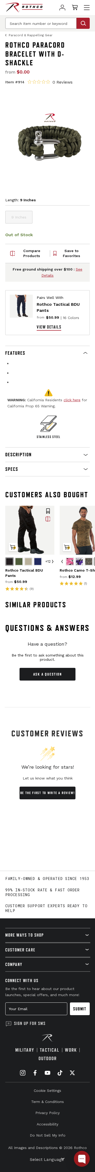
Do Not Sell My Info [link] (47, 1135)
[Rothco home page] (23, 7)
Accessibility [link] (47, 1124)
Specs (11, 469)
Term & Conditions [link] (47, 1102)
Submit (80, 1008)
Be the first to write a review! (47, 793)
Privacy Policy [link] (47, 1113)
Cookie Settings (47, 1090)
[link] (62, 7)
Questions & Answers (47, 628)
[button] (47, 353)
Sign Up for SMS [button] (30, 1023)
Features (15, 353)
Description (18, 454)
